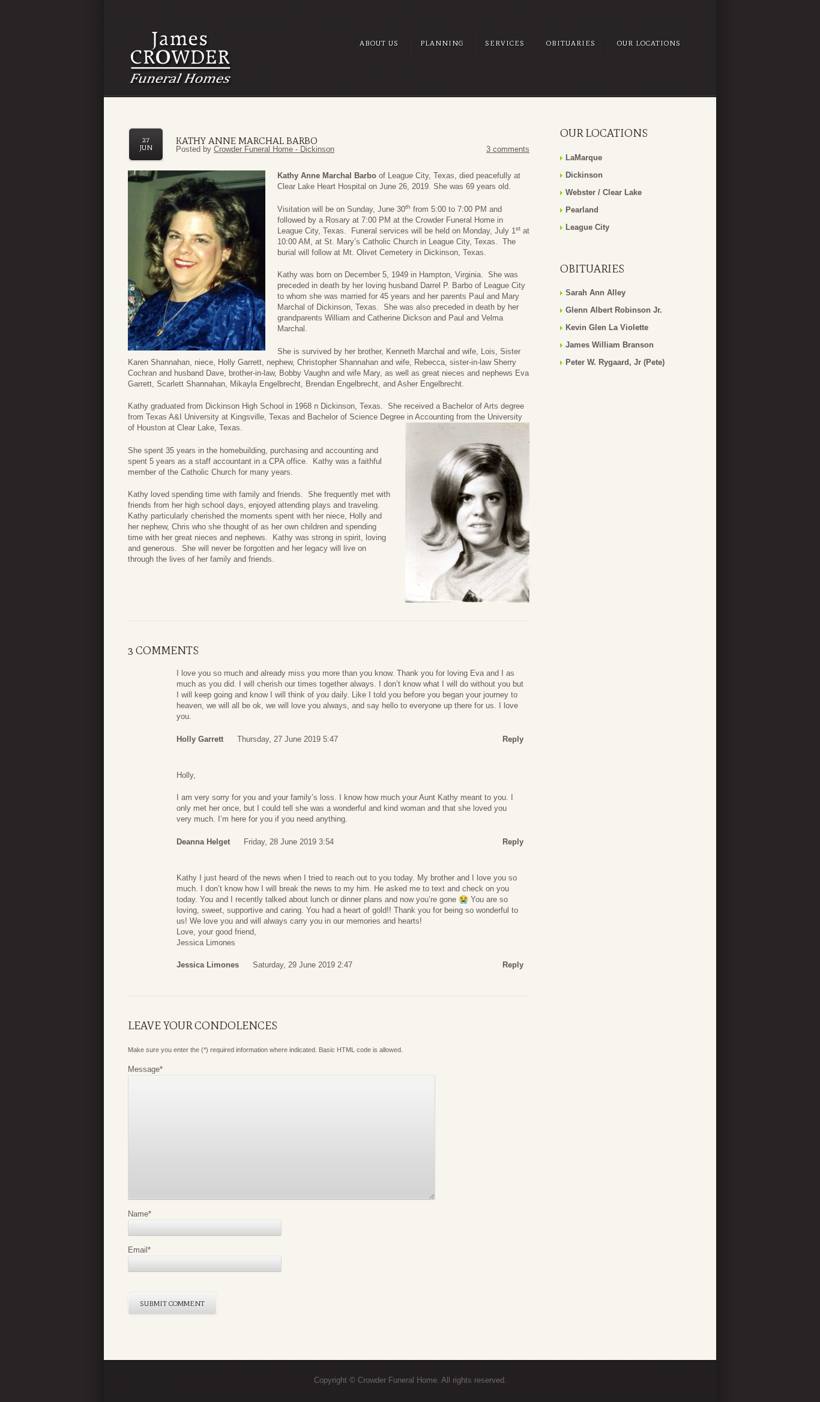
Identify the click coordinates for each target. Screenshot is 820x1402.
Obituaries (570, 43)
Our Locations (649, 43)
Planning (441, 43)
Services (505, 43)
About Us (379, 43)
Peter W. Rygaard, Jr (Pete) (615, 362)
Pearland (581, 209)
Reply (512, 739)
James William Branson (609, 344)
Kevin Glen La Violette (606, 327)
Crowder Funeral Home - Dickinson (274, 149)
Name (139, 1213)
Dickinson (584, 174)
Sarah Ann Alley (595, 292)
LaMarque (583, 157)
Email (139, 1249)
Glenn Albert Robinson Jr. (613, 309)
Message (145, 1069)
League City (587, 227)
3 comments (507, 149)
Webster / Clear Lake (603, 192)
